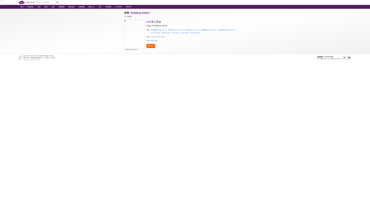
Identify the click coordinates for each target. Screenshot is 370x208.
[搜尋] (57, 2)
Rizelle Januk (166, 33)
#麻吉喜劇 (154, 40)
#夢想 (148, 40)
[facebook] (344, 58)
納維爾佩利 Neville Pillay (208, 30)
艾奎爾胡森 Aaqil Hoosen (159, 30)
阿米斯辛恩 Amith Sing (192, 30)
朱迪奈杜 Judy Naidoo (158, 36)
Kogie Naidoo (185, 33)
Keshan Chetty (155, 33)
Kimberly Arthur (196, 33)
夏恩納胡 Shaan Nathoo (175, 30)
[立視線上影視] (26, 2)
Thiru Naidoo (176, 33)
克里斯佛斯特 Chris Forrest (226, 30)
